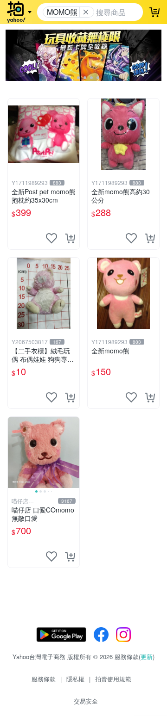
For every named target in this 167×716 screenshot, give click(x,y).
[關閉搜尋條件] (86, 12)
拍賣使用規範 (113, 678)
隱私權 (75, 678)
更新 (147, 656)
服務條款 (44, 678)
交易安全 (86, 701)
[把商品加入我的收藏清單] (51, 238)
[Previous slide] (14, 452)
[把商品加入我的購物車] (70, 238)
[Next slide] (73, 452)
